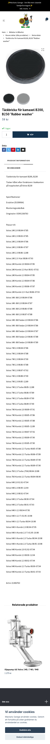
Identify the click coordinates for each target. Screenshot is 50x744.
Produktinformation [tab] (18, 160)
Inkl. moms (24, 8)
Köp (31, 134)
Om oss (5, 701)
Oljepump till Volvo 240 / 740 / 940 (21, 669)
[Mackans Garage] (26, 20)
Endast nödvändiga (25, 737)
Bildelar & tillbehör (16, 32)
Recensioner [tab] (13, 168)
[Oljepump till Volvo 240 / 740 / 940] (25, 640)
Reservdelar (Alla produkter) (17, 35)
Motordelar (36, 35)
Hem (4, 32)
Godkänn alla (25, 730)
